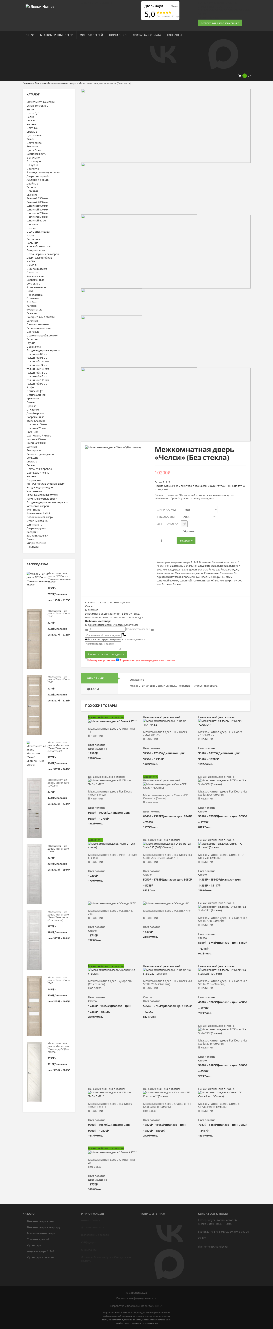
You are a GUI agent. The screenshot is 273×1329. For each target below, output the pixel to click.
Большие (32, 243)
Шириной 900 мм (37, 205)
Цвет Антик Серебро (39, 469)
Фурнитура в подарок (40, 1257)
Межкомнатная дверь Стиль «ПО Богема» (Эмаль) (221, 856)
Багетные (32, 320)
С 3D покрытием (37, 269)
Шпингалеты (35, 524)
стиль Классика (36, 421)
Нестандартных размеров (43, 254)
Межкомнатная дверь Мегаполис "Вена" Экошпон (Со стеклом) (58, 915)
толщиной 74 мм (37, 365)
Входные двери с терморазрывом (48, 502)
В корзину (186, 540)
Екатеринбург (102, 1257)
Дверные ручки (36, 528)
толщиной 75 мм (37, 372)
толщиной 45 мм (37, 376)
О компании (89, 1250)
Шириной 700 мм (37, 213)
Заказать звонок (208, 17)
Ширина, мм (166, 510)
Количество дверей (138, 629)
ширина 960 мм (36, 443)
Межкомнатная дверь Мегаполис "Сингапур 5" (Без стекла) (58, 1047)
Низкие (31, 228)
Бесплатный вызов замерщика (220, 23)
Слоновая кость (36, 154)
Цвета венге (34, 143)
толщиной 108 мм (38, 369)
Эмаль (31, 139)
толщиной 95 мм (37, 357)
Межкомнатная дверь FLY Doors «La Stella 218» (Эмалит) (222, 982)
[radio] (184, 524)
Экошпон (32, 339)
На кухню (33, 165)
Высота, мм (166, 517)
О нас (30, 35)
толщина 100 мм (37, 424)
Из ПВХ (31, 261)
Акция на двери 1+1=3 (184, 562)
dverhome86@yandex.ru (213, 1246)
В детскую (33, 169)
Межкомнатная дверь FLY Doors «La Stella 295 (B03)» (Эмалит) (167, 856)
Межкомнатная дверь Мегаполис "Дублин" (58, 782)
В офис (31, 387)
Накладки (33, 546)
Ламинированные (38, 324)
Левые (31, 402)
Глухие (31, 343)
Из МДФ (32, 265)
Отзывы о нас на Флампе (96, 3)
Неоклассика (35, 295)
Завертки (32, 532)
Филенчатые (34, 309)
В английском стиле (39, 246)
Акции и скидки (90, 1220)
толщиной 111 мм (38, 361)
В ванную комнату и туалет (43, 172)
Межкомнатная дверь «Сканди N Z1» (110, 912)
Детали (93, 689)
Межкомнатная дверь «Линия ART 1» (111, 730)
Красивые (33, 398)
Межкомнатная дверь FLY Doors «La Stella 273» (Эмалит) (222, 1042)
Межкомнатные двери (57, 35)
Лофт (30, 291)
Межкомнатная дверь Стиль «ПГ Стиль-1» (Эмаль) (165, 797)
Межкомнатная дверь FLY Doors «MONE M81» (110, 1105)
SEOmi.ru (157, 1306)
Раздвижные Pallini (38, 513)
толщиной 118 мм (38, 380)
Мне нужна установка (102, 660)
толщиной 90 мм (37, 383)
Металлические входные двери (46, 483)
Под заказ (95, 988)
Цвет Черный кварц (39, 435)
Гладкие (32, 313)
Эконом (31, 187)
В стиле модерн (36, 287)
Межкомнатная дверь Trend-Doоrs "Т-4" (59, 980)
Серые (31, 120)
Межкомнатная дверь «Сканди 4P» (167, 910)
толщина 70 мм (36, 428)
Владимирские (36, 250)
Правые (31, 406)
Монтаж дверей (91, 35)
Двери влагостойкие (39, 257)
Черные (31, 124)
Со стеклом (34, 283)
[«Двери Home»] (40, 6)
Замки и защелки (37, 535)
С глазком (33, 409)
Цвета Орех (34, 150)
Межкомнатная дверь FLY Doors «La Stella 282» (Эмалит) (167, 982)
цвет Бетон (33, 432)
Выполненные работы (95, 1235)
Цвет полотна (167, 524)
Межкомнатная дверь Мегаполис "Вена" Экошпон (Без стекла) (58, 746)
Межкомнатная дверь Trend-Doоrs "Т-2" (59, 679)
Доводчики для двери (40, 517)
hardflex (32, 305)
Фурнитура (33, 509)
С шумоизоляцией (38, 231)
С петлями (33, 298)
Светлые (32, 131)
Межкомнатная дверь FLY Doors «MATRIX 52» (165, 733)
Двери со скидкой (38, 176)
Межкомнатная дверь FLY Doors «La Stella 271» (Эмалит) (222, 919)
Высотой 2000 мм (37, 202)
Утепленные (34, 491)
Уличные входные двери (42, 498)
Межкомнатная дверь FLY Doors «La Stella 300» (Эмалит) (222, 793)
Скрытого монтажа (39, 328)
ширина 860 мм (36, 439)
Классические (35, 276)
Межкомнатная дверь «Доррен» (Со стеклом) (110, 982)
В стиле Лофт (35, 391)
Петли (30, 539)
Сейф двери (88, 1242)
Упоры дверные (36, 543)
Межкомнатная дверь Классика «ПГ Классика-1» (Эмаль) (167, 1105)
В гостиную (34, 161)
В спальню (33, 157)
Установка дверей (38, 506)
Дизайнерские (35, 413)
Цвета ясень (34, 135)
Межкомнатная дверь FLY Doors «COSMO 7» (220, 733)
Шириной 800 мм (37, 209)
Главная (28, 83)
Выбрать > (112, 723)
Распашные (34, 239)
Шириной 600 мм (37, 217)
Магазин (40, 83)
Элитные (32, 446)
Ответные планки (37, 521)
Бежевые (32, 146)
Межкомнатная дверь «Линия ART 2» (111, 1161)
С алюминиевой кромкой (42, 335)
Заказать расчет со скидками (106, 654)
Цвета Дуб (33, 113)
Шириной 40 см (36, 220)
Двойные (32, 183)
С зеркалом (34, 346)
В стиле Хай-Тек (36, 395)
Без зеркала (34, 450)
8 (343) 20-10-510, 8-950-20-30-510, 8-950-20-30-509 (224, 1234)
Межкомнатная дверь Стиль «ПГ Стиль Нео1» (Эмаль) (220, 1105)
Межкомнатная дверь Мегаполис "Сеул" (58, 848)
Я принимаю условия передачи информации (147, 660)
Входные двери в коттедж (42, 495)
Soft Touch (33, 302)
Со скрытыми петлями (41, 317)
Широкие (32, 224)
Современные (35, 280)
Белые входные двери (40, 454)
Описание (95, 678)
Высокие (32, 194)
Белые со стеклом (38, 105)
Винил (30, 109)
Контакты (174, 35)
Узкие (30, 235)
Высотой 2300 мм (37, 198)
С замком (32, 272)
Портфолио (118, 35)
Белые (30, 117)
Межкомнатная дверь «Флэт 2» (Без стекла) (112, 856)
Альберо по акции (38, 179)
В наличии (95, 735)
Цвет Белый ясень (38, 472)
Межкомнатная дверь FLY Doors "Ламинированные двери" (59, 577)
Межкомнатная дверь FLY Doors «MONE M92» (110, 793)
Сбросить (189, 531)
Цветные (32, 128)
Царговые (33, 331)
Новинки (32, 191)
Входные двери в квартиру (43, 350)
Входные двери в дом (40, 487)
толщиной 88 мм (37, 354)
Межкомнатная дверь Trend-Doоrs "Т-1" (59, 613)
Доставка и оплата (147, 35)
